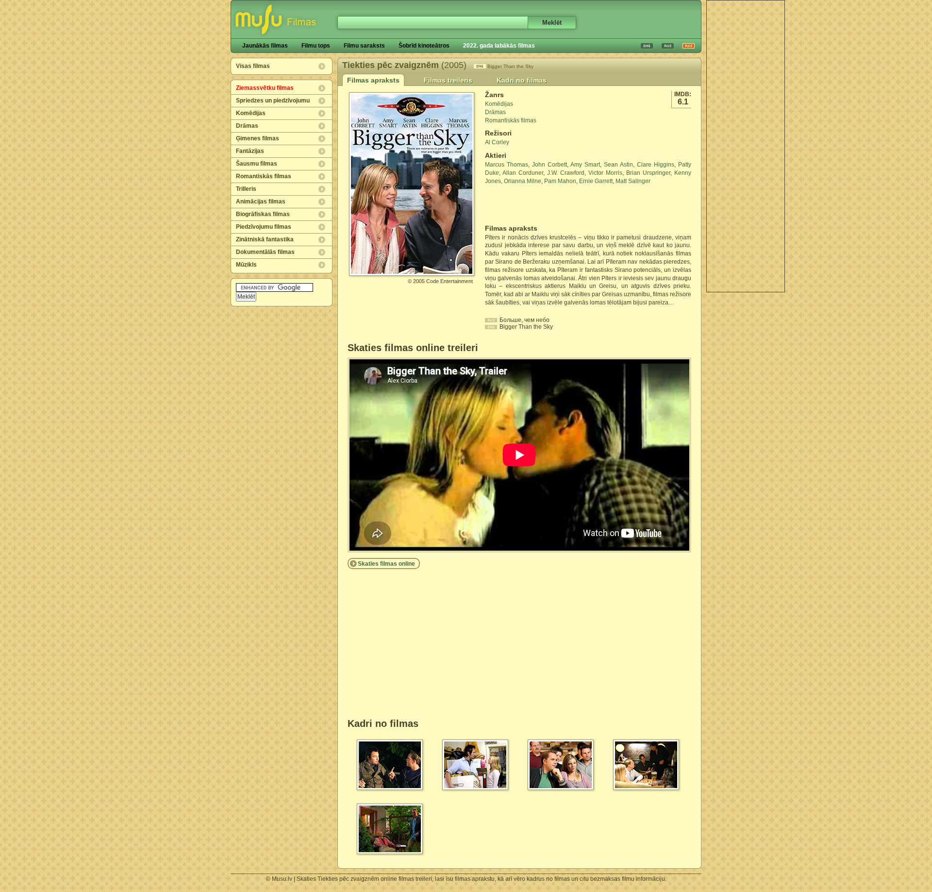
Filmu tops (315, 45)
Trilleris (246, 188)
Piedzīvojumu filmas (263, 226)
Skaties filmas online (386, 563)
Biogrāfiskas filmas (263, 214)
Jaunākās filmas (265, 45)
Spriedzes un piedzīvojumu (273, 100)
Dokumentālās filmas (265, 252)
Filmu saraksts (364, 45)
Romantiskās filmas (263, 176)
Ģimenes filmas (257, 138)
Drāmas (247, 125)
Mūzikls (246, 264)
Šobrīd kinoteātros (424, 45)
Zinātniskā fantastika (265, 239)
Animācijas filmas (260, 201)
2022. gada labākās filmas (499, 45)
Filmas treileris (448, 80)
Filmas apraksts (373, 80)
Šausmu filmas (256, 163)
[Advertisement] (745, 146)
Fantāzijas (250, 151)
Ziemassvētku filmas (265, 87)
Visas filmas (253, 66)
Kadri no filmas (522, 80)
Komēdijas (251, 113)
